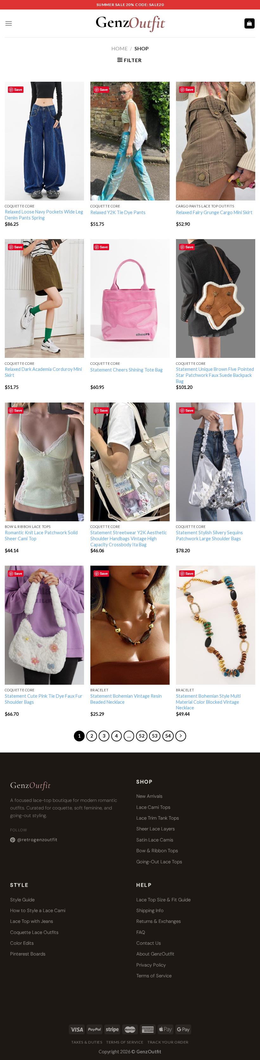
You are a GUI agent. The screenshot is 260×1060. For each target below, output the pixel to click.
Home (119, 48)
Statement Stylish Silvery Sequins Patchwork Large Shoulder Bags (209, 535)
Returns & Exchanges (158, 921)
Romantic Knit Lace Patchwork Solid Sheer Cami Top (41, 535)
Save (18, 89)
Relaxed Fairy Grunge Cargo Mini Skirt (214, 212)
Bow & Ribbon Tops (157, 850)
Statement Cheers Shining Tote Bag (126, 369)
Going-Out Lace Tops (159, 862)
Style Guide (22, 900)
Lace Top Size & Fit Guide (163, 900)
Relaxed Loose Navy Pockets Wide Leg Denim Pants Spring (44, 214)
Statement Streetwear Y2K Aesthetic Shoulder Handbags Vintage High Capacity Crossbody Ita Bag (128, 538)
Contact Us (148, 943)
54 (168, 736)
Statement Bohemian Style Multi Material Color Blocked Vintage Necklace (208, 701)
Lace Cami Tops (153, 807)
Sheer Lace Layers (155, 829)
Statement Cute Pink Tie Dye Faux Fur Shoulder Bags (43, 699)
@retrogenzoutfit (37, 839)
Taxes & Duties (86, 1042)
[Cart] (249, 23)
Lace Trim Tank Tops (157, 818)
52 (142, 736)
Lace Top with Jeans (31, 921)
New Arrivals (149, 796)
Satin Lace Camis (154, 840)
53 (155, 736)
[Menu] (8, 23)
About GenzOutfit (155, 954)
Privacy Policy (151, 965)
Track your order (168, 1042)
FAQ (140, 932)
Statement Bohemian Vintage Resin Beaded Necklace (126, 699)
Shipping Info (150, 910)
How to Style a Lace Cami (37, 910)
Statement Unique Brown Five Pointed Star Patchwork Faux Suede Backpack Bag (215, 375)
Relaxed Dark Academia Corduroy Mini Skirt (43, 372)
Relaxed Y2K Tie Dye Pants (118, 212)
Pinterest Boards (27, 954)
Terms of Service (154, 976)
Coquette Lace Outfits (34, 932)
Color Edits (22, 943)
